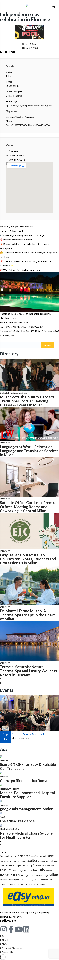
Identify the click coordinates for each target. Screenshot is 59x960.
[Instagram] (3, 929)
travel (10, 884)
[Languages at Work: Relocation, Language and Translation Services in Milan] (29, 423)
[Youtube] (18, 929)
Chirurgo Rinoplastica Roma (23, 780)
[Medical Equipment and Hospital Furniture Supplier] (1, 784)
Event (2, 865)
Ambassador (5, 856)
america (14, 856)
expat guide (30, 865)
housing (25, 871)
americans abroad (38, 856)
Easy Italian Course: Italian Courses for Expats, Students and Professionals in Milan (28, 559)
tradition (3, 884)
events (10, 865)
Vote (45, 884)
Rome (24, 880)
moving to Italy (7, 879)
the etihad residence (17, 821)
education (44, 861)
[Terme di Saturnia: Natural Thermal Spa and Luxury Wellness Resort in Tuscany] (29, 640)
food (14, 870)
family (53, 865)
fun (19, 105)
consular (16, 861)
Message (44, 875)
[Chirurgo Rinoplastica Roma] (1, 772)
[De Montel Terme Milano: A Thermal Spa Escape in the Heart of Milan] (29, 584)
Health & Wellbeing (9, 788)
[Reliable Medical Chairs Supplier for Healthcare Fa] (1, 825)
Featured (17, 95)
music (43, 105)
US (37, 884)
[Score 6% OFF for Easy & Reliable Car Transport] (1, 756)
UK (26, 884)
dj (7, 105)
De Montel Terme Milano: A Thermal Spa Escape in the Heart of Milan (27, 614)
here (7, 318)
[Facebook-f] (11, 929)
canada (9, 861)
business (3, 861)
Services (4, 760)
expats (47, 865)
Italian (33, 870)
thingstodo (43, 880)
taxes (36, 880)
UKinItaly (31, 884)
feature (6, 870)
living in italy (10, 875)
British (50, 855)
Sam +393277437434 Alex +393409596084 (28, 125)
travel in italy (19, 884)
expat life (40, 866)
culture (33, 860)
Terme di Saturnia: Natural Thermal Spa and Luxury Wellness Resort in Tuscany (28, 670)
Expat (19, 865)
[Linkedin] (26, 929)
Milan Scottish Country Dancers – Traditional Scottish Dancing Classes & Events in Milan (28, 401)
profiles (18, 880)
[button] (1, 52)
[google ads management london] (1, 800)
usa (40, 884)
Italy (41, 869)
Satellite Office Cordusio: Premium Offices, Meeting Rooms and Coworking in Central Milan (29, 506)
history (19, 871)
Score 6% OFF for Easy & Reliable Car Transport (28, 766)
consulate (24, 861)
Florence (13, 105)
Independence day (31, 105)
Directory (5, 442)
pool (49, 105)
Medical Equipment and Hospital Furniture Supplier (27, 794)
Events (9, 95)
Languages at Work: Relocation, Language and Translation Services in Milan (29, 450)
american (24, 856)
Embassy (54, 861)
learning (49, 871)
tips (50, 879)
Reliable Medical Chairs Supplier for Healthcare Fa (27, 835)
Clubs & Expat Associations (13, 392)
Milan (53, 875)
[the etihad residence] (1, 812)
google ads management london (26, 809)
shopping (29, 880)
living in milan (30, 875)
